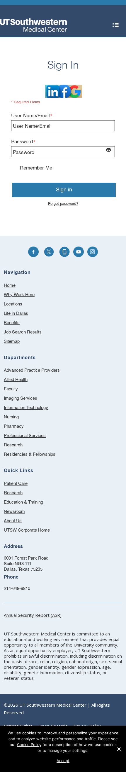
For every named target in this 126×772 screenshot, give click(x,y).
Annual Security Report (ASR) (33, 615)
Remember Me (36, 168)
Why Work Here (19, 295)
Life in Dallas (16, 313)
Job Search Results (23, 332)
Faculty (11, 389)
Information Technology (26, 408)
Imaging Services (20, 398)
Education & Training (31, 503)
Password (22, 141)
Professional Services (25, 436)
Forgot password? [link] (63, 204)
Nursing (11, 417)
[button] (115, 25)
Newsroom (22, 512)
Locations (13, 304)
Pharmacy (14, 426)
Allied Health (16, 380)
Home (10, 285)
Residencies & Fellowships (29, 454)
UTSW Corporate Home (34, 531)
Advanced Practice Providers (32, 370)
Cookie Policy (29, 744)
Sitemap (12, 341)
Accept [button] (63, 760)
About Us (20, 521)
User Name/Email (30, 115)
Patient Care (23, 484)
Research (13, 445)
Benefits (12, 323)
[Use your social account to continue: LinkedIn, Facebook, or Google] (63, 91)
